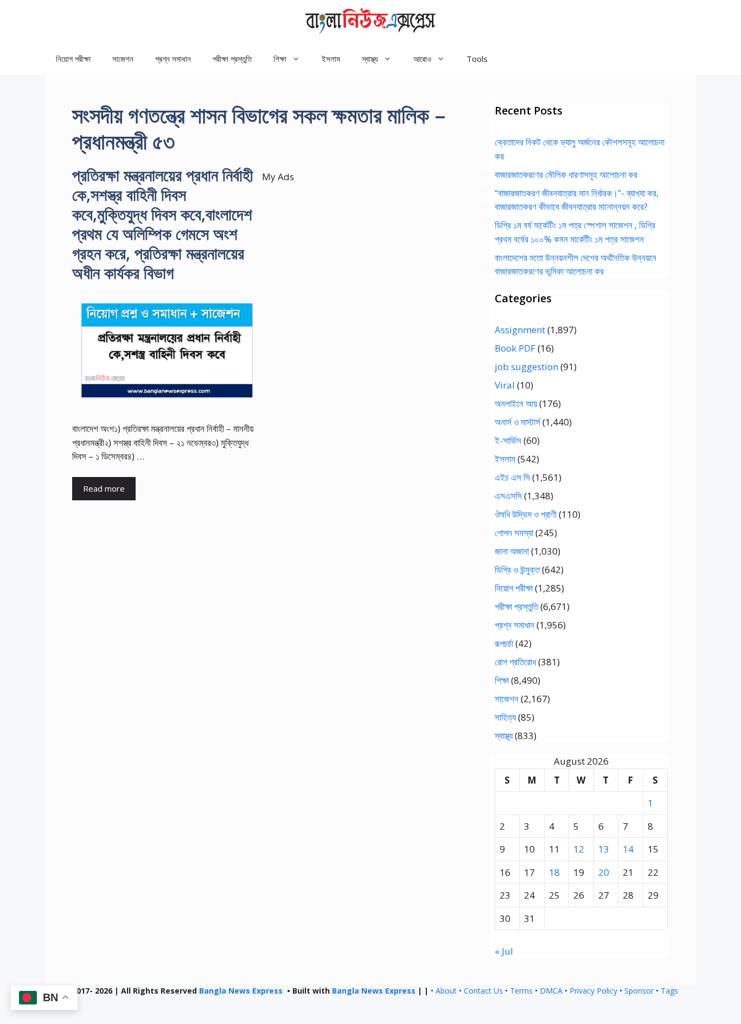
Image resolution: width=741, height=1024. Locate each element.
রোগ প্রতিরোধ (515, 662)
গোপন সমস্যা (514, 532)
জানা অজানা (512, 551)
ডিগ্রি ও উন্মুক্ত (517, 569)
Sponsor (639, 990)
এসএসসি (508, 495)
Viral (505, 385)
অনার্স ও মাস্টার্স (517, 422)
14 (628, 849)
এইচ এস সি (512, 477)
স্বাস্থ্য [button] (370, 58)
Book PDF (515, 348)
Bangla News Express (241, 990)
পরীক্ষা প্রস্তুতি (232, 58)
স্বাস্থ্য (504, 735)
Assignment (520, 329)
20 (603, 872)
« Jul (504, 951)
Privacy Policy (593, 990)
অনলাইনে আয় (516, 403)
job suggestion (526, 366)
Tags (669, 990)
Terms (521, 990)
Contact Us (483, 990)
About (446, 990)
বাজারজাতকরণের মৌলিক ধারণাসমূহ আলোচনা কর (566, 174)
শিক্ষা (502, 680)
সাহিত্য (505, 717)
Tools (477, 58)
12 (578, 849)
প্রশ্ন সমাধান (173, 58)
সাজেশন (122, 58)
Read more (104, 488)
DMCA (551, 990)
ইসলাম (331, 58)
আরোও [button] (422, 58)
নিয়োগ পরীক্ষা (73, 58)
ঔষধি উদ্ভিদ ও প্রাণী (526, 514)
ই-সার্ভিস (508, 440)
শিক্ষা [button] (279, 58)
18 (554, 872)
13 (603, 849)
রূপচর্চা (504, 643)
